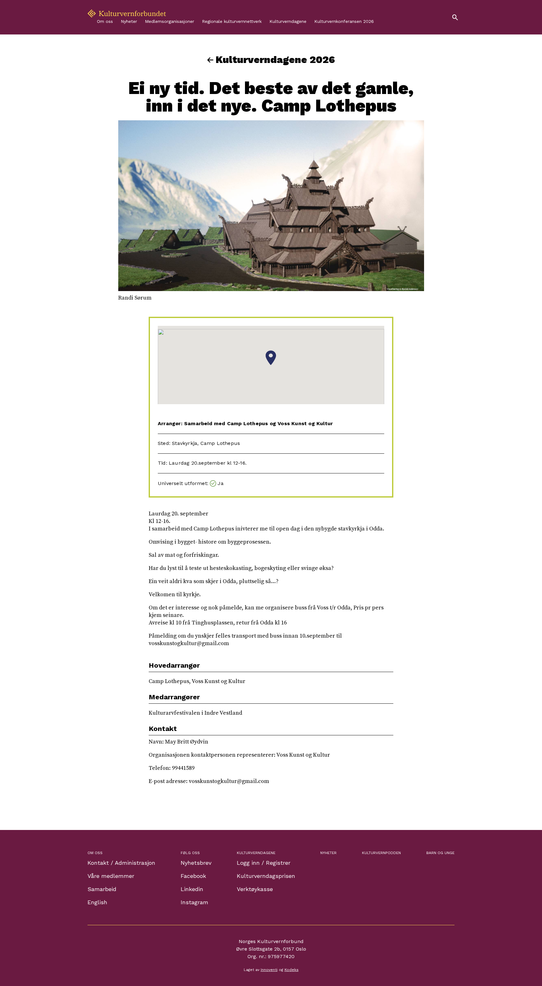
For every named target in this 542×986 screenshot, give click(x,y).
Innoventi (269, 970)
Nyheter (129, 21)
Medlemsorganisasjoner (169, 21)
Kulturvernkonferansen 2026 (344, 21)
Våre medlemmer (111, 876)
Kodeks (291, 970)
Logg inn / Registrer (263, 862)
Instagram (194, 902)
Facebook (193, 876)
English (97, 902)
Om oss (105, 21)
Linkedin (192, 889)
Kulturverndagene (287, 21)
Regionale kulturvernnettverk (232, 21)
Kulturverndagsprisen (266, 876)
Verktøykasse (255, 889)
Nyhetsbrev (196, 862)
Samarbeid (102, 889)
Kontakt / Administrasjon (121, 862)
